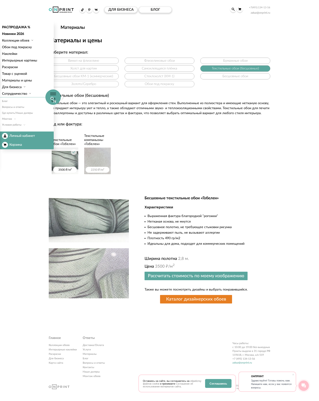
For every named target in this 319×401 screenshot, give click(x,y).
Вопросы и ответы (94, 363)
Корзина (15, 144)
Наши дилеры (91, 372)
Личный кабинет (22, 136)
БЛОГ (155, 9)
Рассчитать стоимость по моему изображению (196, 276)
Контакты (88, 367)
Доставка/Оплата (93, 345)
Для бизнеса (56, 358)
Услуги (87, 349)
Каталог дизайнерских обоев (196, 299)
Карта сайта (56, 363)
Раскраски (55, 354)
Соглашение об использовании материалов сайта (168, 385)
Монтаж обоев (91, 376)
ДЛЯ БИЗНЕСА (121, 9)
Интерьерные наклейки (63, 349)
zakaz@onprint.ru (242, 362)
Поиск (233, 9)
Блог (85, 358)
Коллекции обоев (59, 345)
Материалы (90, 354)
